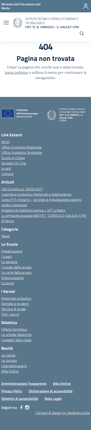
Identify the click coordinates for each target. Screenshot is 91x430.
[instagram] (27, 407)
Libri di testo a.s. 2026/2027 (22, 189)
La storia (7, 283)
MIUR (5, 142)
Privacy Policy (11, 391)
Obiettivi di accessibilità (19, 398)
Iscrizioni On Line (13, 163)
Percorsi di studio (13, 309)
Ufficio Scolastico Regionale (21, 147)
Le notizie (8, 355)
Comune (7, 173)
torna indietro (16, 72)
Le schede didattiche (16, 334)
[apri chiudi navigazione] (6, 23)
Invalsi (6, 168)
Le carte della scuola (16, 272)
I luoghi (6, 256)
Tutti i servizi (10, 314)
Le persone (9, 261)
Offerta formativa (14, 329)
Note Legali (53, 398)
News (5, 236)
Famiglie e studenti (15, 303)
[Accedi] (86, 6)
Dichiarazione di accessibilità (50, 391)
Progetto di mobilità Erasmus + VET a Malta (33, 210)
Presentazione (11, 251)
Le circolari (9, 360)
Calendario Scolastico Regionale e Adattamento (36, 194)
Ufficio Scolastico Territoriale (21, 152)
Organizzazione (12, 277)
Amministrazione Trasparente (23, 383)
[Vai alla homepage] (17, 23)
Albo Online (10, 371)
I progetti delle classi (16, 340)
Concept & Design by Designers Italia (63, 412)
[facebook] (21, 407)
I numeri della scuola (16, 267)
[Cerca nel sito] (81, 34)
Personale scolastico (16, 298)
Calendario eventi (14, 365)
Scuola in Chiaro (13, 157)
